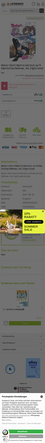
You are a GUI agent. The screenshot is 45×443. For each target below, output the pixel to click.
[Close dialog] (43, 211)
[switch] (5, 439)
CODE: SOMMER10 (33, 222)
